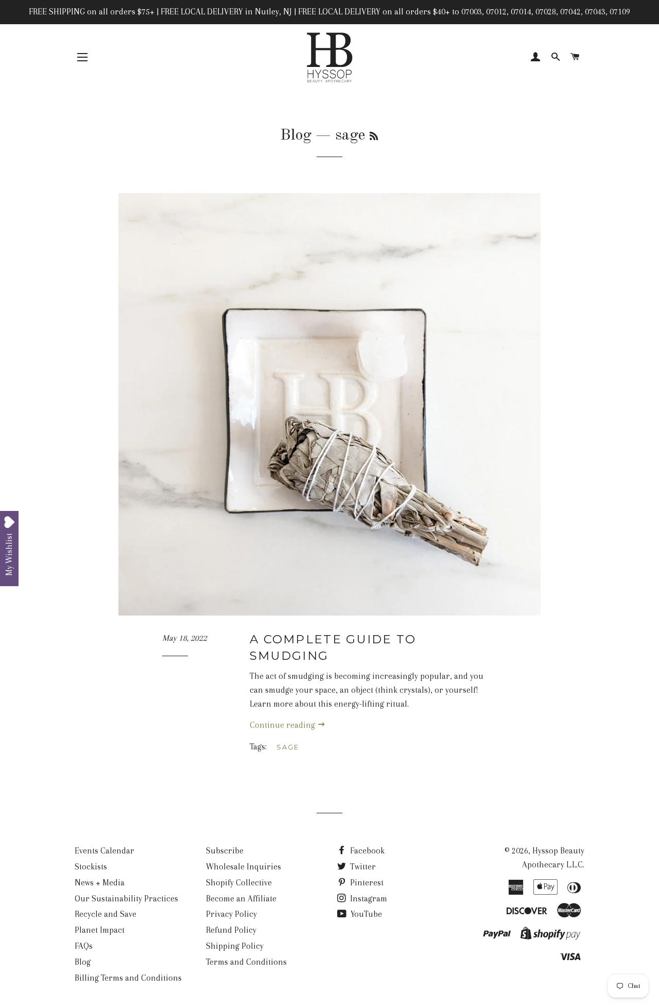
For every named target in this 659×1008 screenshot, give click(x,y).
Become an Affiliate (241, 898)
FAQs (84, 946)
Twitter (362, 867)
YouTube (365, 914)
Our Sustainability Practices (126, 898)
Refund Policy (231, 930)
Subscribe (225, 851)
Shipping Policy (235, 946)
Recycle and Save (105, 914)
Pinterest (366, 882)
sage (287, 747)
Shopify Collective (239, 882)
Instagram (367, 898)
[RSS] (373, 137)
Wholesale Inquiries (243, 867)
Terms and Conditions (246, 962)
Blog (295, 135)
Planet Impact (100, 930)
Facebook (366, 851)
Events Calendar (104, 851)
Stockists (91, 867)
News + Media (100, 882)
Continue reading (283, 725)
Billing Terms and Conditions (128, 978)
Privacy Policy (231, 914)
